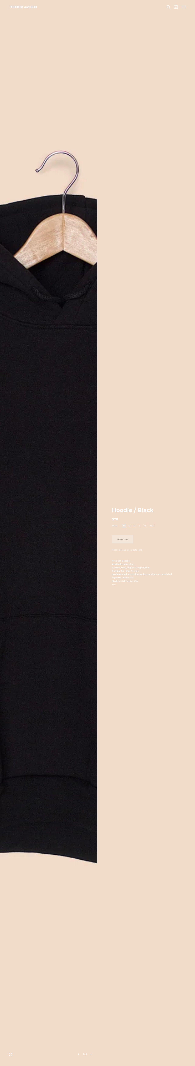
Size (114, 525)
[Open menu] (184, 7)
